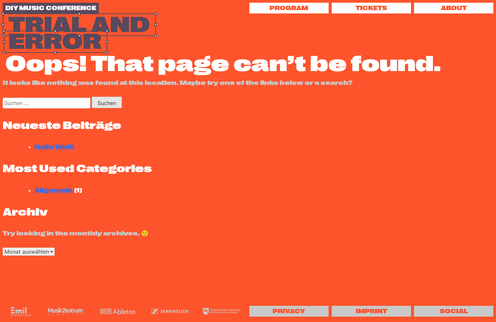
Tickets (371, 8)
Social (454, 311)
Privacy (289, 311)
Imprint (371, 311)
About (454, 8)
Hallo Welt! (54, 146)
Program (289, 8)
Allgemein (53, 190)
